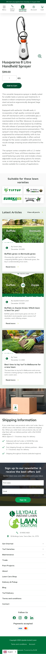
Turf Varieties (8, 549)
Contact (5, 604)
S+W (35, 650)
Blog (4, 587)
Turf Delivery (8, 593)
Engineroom (18, 650)
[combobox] (9, 652)
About (5, 571)
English (10, 652)
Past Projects (8, 565)
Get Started (7, 544)
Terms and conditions (11, 598)
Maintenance (8, 554)
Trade (5, 560)
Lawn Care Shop (9, 576)
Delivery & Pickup (9, 582)
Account (32, 644)
